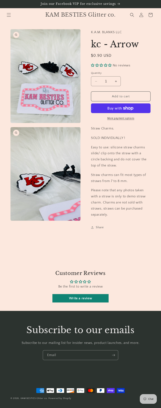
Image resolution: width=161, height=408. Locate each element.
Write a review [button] (80, 298)
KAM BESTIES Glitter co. (34, 398)
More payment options (120, 118)
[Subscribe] (113, 355)
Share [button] (100, 227)
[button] (8, 15)
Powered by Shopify (59, 398)
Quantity (96, 72)
